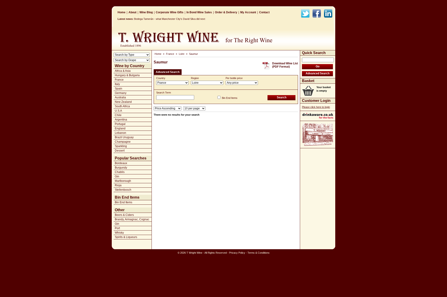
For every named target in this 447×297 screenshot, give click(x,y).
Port (117, 228)
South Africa (122, 106)
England (120, 128)
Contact (264, 12)
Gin (117, 176)
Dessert (120, 150)
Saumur (193, 53)
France (119, 79)
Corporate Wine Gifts (169, 12)
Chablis (120, 172)
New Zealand (123, 102)
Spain (118, 88)
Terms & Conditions (258, 252)
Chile (118, 115)
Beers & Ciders (124, 215)
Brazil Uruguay (124, 137)
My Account (248, 12)
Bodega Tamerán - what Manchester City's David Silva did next (169, 18)
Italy (117, 84)
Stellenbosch (123, 189)
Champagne (123, 141)
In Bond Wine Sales (199, 12)
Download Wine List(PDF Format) (285, 65)
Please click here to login (316, 107)
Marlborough (123, 181)
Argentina (121, 119)
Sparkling (121, 146)
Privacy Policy (237, 252)
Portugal (120, 124)
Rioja (118, 185)
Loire (181, 53)
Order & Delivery (226, 12)
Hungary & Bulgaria (127, 75)
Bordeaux (121, 163)
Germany (120, 93)
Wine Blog (146, 12)
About (132, 12)
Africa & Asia (123, 71)
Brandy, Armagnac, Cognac (132, 219)
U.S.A (118, 110)
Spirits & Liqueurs (126, 237)
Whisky (119, 232)
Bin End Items (123, 202)
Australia (120, 97)
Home (121, 12)
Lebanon (120, 133)
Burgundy (121, 167)
